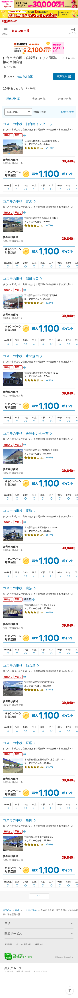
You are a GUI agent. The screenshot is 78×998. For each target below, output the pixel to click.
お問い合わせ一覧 (23, 971)
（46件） (49, 457)
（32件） (49, 303)
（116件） (50, 148)
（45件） (49, 767)
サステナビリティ (40, 971)
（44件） (49, 612)
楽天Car (7, 910)
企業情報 (8, 944)
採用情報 (39, 944)
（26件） (49, 844)
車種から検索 (67, 112)
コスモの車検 (30, 910)
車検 (17, 910)
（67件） (49, 535)
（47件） (49, 225)
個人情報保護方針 (23, 944)
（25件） (49, 689)
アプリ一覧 (8, 971)
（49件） (49, 380)
